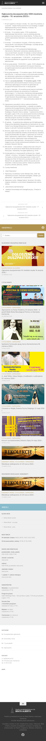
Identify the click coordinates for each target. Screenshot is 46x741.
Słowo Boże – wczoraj (10, 522)
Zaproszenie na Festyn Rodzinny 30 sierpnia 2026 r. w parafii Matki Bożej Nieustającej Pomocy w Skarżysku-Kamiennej (21, 312)
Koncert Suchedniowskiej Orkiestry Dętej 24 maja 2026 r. (22, 440)
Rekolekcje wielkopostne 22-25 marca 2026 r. (18, 464)
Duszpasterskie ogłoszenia (11, 8)
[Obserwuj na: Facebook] (43, 227)
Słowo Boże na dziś (10, 518)
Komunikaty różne (8, 462)
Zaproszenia (16, 307)
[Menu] (43, 3)
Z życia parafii (6, 307)
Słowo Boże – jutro (9, 527)
